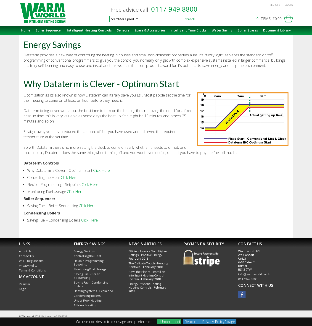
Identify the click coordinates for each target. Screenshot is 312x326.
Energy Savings (84, 251)
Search (190, 19)
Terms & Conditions (32, 270)
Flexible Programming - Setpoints (89, 262)
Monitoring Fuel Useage (90, 269)
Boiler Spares (248, 30)
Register (275, 4)
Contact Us (26, 256)
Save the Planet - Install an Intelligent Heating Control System (147, 275)
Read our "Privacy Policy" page (210, 321)
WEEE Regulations (31, 261)
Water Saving (222, 30)
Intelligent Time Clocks (188, 30)
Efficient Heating (85, 305)
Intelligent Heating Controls (89, 30)
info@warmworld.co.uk (254, 274)
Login (289, 4)
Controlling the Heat (87, 256)
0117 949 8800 (174, 9)
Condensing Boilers (87, 296)
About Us (25, 251)
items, (269, 18)
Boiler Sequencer (48, 30)
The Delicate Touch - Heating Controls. (148, 265)
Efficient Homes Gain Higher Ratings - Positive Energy (148, 253)
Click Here (101, 170)
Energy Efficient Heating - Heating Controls (146, 285)
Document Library (277, 30)
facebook (242, 294)
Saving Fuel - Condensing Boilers (91, 284)
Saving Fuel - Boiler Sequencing (87, 276)
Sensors (123, 30)
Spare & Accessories (150, 30)
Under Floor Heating (87, 300)
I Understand (169, 321)
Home (25, 30)
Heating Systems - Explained (93, 291)
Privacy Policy (28, 265)
